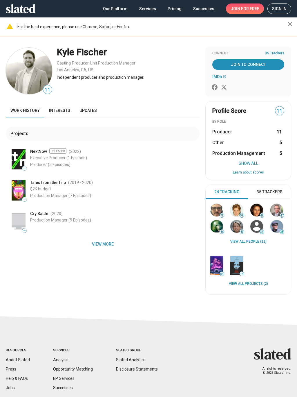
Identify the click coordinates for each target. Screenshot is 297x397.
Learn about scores (248, 172)
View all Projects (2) (248, 284)
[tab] (227, 192)
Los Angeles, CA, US (75, 69)
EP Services (64, 378)
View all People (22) (248, 241)
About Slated (18, 359)
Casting (64, 63)
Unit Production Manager (112, 63)
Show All (248, 163)
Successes (63, 387)
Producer (80, 63)
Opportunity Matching (73, 369)
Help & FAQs (17, 378)
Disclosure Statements (137, 369)
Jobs (10, 387)
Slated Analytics (131, 359)
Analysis (60, 359)
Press (11, 369)
